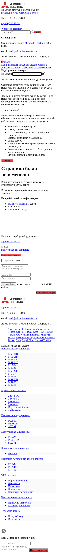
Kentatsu (25, 334)
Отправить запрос (46, 292)
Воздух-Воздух (16, 516)
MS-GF (12, 373)
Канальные (14, 489)
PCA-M (12, 464)
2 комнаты (13, 395)
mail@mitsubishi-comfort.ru (23, 51)
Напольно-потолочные (20, 492)
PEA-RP (12, 420)
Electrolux (26, 329)
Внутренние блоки (18, 407)
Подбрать (7, 160)
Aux (10, 329)
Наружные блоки (17, 480)
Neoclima (39, 337)
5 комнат (13, 404)
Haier (41, 331)
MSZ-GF (13, 371)
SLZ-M (12, 442)
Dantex (16, 329)
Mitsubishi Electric (34, 43)
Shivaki (39, 340)
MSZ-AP (13, 356)
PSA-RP (12, 453)
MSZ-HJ (12, 385)
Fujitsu (46, 329)
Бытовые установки (19, 505)
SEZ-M (12, 426)
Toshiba (47, 340)
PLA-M (12, 437)
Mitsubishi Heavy (25, 337)
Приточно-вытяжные (19, 502)
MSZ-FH (13, 382)
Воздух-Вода (15, 519)
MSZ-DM (13, 379)
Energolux (37, 329)
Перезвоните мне (38, 550)
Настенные (14, 483)
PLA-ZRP (13, 440)
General (12, 331)
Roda (18, 340)
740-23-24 (10, 23)
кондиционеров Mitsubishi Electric (19, 12)
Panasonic (49, 337)
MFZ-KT (13, 470)
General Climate (24, 331)
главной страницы (19, 203)
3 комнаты (13, 398)
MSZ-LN (13, 362)
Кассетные (14, 486)
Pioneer (11, 340)
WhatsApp (6, 28)
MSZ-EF (12, 359)
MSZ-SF (12, 368)
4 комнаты (13, 401)
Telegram (17, 28)
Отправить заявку (11, 255)
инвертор (11, 110)
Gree (35, 331)
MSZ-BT (13, 376)
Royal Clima (28, 340)
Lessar (33, 334)
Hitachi (11, 334)
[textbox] (16, 32)
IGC (18, 334)
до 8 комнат (14, 410)
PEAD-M (13, 423)
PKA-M (12, 365)
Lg (38, 334)
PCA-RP (12, 467)
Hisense (49, 331)
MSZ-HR (13, 354)
